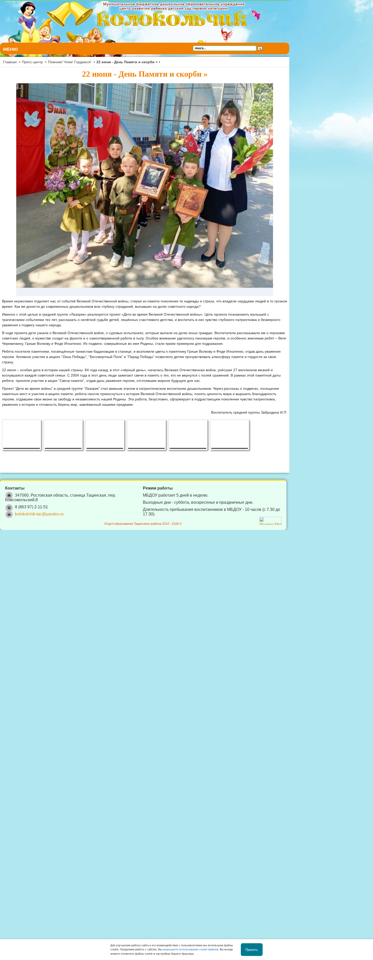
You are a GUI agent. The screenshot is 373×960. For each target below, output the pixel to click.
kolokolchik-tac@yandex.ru (39, 556)
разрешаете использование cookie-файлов (190, 949)
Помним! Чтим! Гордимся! (69, 62)
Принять (251, 949)
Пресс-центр (32, 62)
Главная (10, 62)
